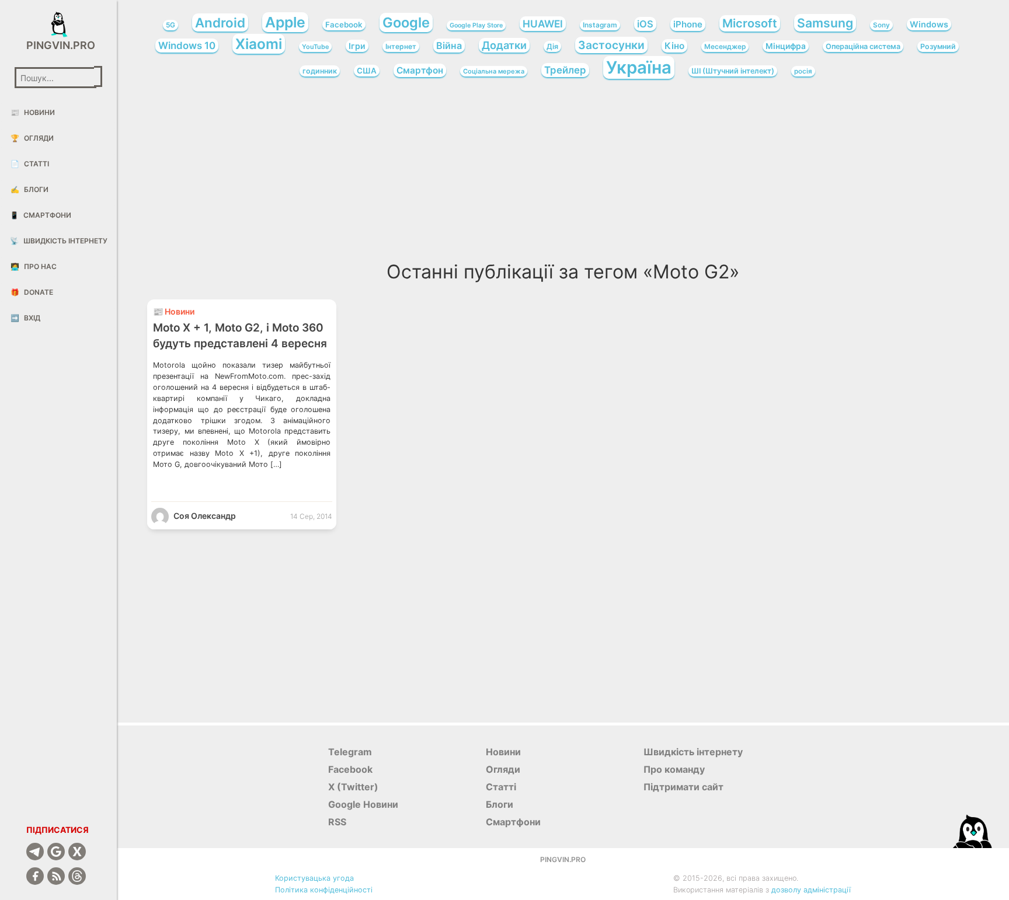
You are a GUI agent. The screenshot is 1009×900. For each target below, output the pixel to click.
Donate (32, 292)
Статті (30, 163)
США (367, 70)
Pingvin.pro (58, 45)
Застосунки (611, 45)
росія (803, 71)
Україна (638, 67)
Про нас (34, 266)
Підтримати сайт (683, 787)
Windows (929, 24)
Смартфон (419, 70)
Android (220, 22)
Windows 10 (186, 45)
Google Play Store (476, 25)
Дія (552, 46)
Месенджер (725, 47)
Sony (881, 25)
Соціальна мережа (493, 71)
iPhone (687, 24)
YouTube (315, 47)
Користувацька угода (314, 878)
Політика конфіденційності (324, 889)
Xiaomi (258, 44)
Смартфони (40, 215)
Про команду (674, 769)
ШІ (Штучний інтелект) (732, 71)
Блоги (29, 189)
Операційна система (863, 46)
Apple (285, 22)
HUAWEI (543, 24)
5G (170, 25)
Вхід (25, 317)
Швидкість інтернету (58, 240)
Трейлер (565, 70)
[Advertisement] (563, 174)
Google (406, 22)
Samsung (825, 22)
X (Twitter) (353, 787)
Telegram (350, 752)
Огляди (32, 138)
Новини (33, 112)
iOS (645, 24)
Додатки (504, 45)
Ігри (357, 46)
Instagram (600, 25)
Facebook (344, 24)
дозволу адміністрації (811, 889)
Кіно (674, 45)
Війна (449, 45)
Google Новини (363, 804)
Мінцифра (786, 46)
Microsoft (749, 23)
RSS (337, 822)
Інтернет (400, 46)
